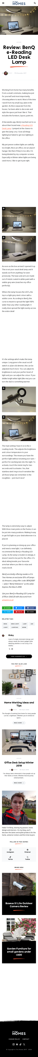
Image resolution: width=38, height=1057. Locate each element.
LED (32, 624)
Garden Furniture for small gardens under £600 (19, 951)
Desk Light (15, 624)
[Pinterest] (17, 1044)
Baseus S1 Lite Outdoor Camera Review (19, 905)
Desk (5, 624)
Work (24, 627)
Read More (18, 723)
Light (6, 627)
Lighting (15, 627)
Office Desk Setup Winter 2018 (19, 764)
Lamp (25, 624)
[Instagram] (14, 1044)
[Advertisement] (19, 184)
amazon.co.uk (7, 600)
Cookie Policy (14, 1039)
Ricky (10, 73)
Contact (25, 1039)
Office (19, 42)
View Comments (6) (18, 656)
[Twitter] (24, 1044)
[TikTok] (20, 1044)
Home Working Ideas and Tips (19, 704)
